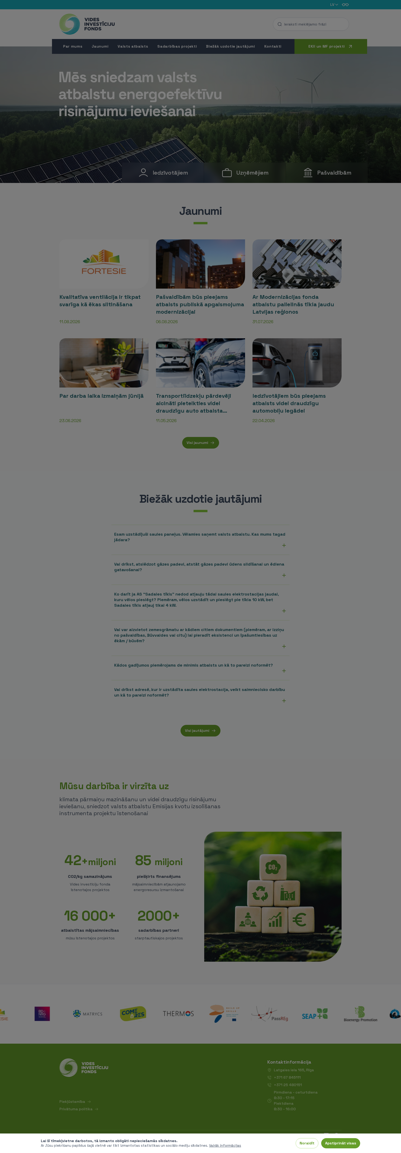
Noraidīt (307, 1143)
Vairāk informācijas (225, 1145)
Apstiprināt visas (340, 1143)
